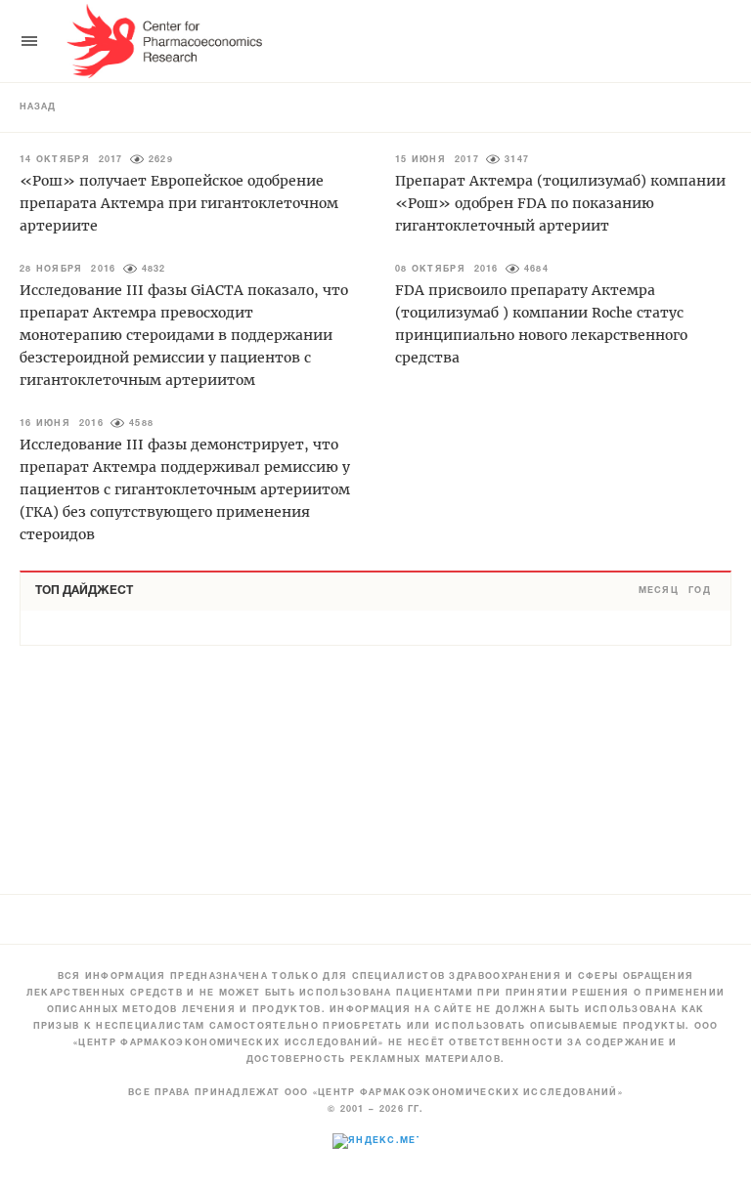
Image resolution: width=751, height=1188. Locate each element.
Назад (38, 107)
